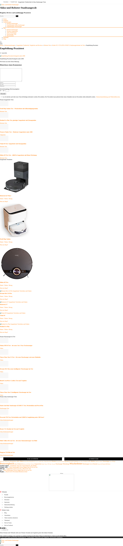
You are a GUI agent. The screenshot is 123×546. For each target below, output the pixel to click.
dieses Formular (48, 532)
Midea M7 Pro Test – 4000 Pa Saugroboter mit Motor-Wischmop (18, 155)
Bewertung (29, 461)
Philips (113, 461)
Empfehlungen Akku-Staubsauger (16, 25)
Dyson (67, 461)
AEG (18, 461)
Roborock (20, 464)
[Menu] (0, 42)
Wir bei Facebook (8, 525)
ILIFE (89, 461)
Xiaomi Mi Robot (106, 464)
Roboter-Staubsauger (12, 23)
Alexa (22, 461)
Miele (101, 461)
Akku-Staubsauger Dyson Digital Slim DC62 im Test (23, 467)
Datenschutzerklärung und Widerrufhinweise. (108, 97)
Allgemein (3, 135)
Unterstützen (5, 2)
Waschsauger (59, 464)
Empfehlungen (7, 22)
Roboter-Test (47, 45)
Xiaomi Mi (100, 464)
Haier (82, 461)
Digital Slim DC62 (47, 461)
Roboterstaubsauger (10, 45)
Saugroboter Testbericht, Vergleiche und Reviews (29, 45)
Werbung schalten (8, 507)
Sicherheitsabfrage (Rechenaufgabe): (9, 89)
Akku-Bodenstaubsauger (6, 420)
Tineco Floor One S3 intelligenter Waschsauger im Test (15, 392)
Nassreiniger (106, 461)
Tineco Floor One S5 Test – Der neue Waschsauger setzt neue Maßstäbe (20, 357)
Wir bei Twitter (8, 523)
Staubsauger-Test (4, 408)
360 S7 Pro (2, 461)
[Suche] (17, 16)
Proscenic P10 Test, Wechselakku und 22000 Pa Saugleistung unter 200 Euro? (22, 417)
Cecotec (36, 461)
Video (1, 348)
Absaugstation (13, 461)
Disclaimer (6, 499)
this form (47, 535)
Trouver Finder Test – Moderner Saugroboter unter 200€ (16, 132)
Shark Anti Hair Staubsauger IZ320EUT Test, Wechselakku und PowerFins (21, 405)
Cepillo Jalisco (41, 461)
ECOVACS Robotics (74, 461)
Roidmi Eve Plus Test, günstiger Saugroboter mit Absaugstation (18, 120)
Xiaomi (95, 464)
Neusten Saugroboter (12, 31)
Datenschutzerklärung (9, 504)
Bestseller (5, 37)
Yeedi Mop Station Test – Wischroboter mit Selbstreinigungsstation (19, 108)
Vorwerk (53, 464)
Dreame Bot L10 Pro (60, 461)
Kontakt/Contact (14, 2)
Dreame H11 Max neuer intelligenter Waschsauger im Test (16, 369)
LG (99, 461)
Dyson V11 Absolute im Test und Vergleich (12, 429)
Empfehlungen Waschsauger (14, 26)
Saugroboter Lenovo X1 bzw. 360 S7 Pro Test (18, 468)
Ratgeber (5, 20)
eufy (80, 461)
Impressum (7, 502)
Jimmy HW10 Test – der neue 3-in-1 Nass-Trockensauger (16, 345)
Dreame (54, 461)
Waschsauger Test (11, 34)
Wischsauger (86, 464)
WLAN (91, 464)
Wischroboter (10, 35)
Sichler (43, 464)
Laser (96, 461)
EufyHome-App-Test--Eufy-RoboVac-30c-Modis (23, 465)
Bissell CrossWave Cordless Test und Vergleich (13, 380)
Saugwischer (37, 464)
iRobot (93, 461)
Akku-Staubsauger (12, 32)
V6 (48, 464)
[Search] (1, 44)
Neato (111, 461)
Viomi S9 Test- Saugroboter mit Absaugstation (13, 143)
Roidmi (32, 464)
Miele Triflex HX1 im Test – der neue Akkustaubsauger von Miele (18, 440)
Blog (4, 39)
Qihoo (15, 464)
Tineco (46, 464)
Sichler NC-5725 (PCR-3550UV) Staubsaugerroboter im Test (68, 45)
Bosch (33, 461)
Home (5, 19)
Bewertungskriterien (9, 497)
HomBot (85, 461)
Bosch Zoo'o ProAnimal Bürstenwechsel (16, 471)
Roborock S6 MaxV (27, 464)
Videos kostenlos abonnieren (11, 517)
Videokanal (7, 520)
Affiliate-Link (5, 529)
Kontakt (6, 494)
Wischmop (66, 464)
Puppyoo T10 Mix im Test (7, 452)
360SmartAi (7, 461)
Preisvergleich (7, 463)
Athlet (25, 461)
